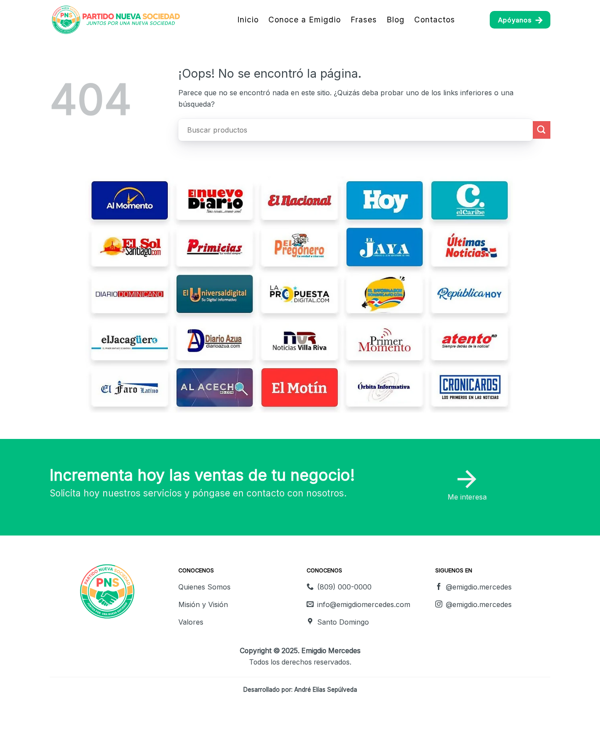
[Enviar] (541, 129)
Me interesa (467, 496)
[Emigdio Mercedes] (119, 20)
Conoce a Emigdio (304, 19)
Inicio (248, 19)
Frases (364, 19)
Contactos (434, 19)
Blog (396, 19)
